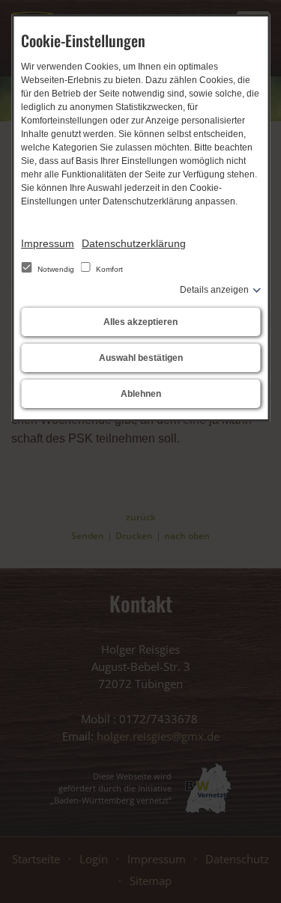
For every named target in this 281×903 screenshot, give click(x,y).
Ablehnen (141, 394)
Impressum (47, 243)
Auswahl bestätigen (141, 358)
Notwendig (55, 269)
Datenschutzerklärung (134, 243)
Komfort (108, 269)
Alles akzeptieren (140, 322)
